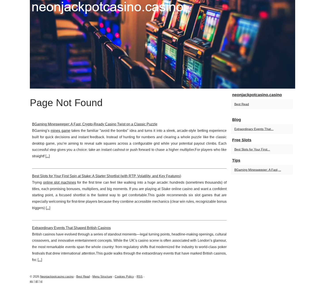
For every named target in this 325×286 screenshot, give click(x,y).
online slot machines (59, 182)
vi (41, 281)
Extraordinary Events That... (253, 129)
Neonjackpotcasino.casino (57, 276)
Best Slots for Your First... (252, 149)
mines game (60, 130)
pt (36, 281)
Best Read (241, 104)
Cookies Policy (124, 276)
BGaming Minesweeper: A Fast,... (257, 169)
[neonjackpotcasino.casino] (162, 44)
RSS (140, 276)
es (31, 281)
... (47, 156)
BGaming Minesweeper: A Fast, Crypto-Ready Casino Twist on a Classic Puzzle (94, 124)
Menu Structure (102, 276)
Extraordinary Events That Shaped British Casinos (71, 228)
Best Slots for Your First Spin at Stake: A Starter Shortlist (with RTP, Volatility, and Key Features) (106, 176)
